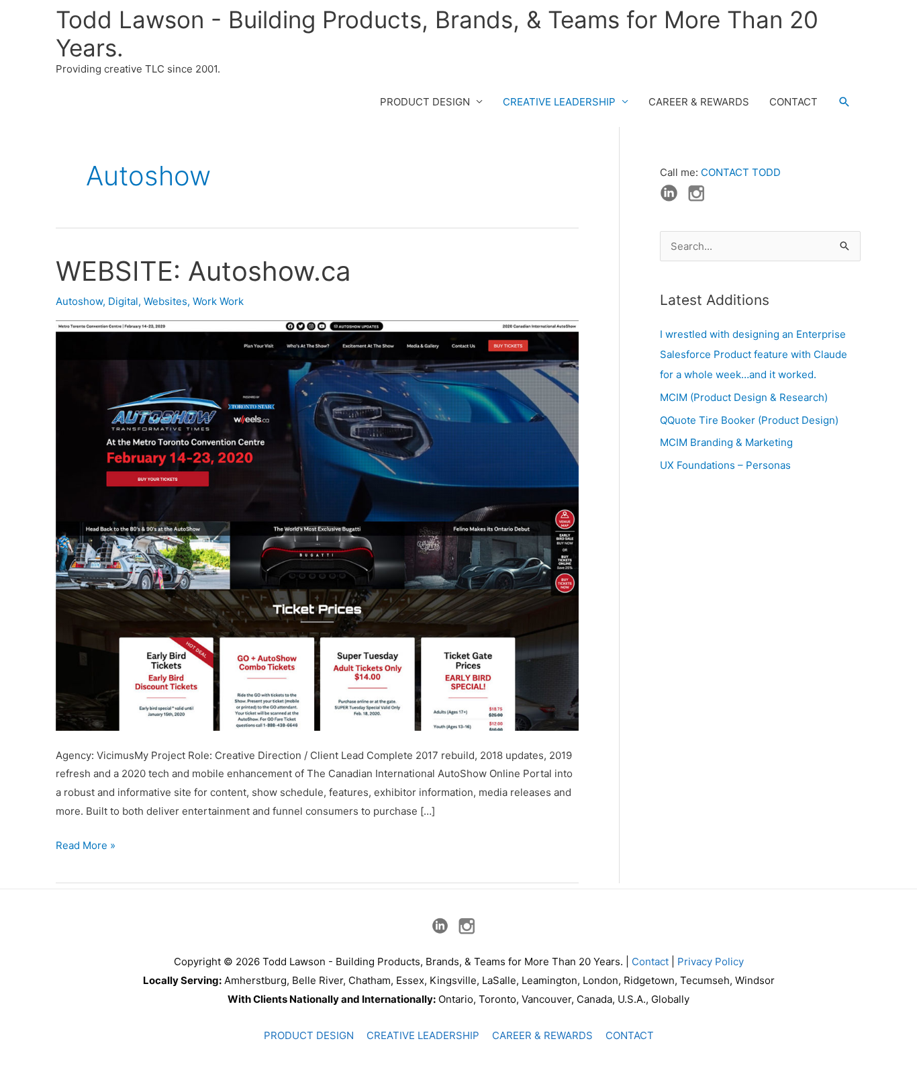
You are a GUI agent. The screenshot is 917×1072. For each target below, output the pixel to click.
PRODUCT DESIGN (425, 101)
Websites (165, 301)
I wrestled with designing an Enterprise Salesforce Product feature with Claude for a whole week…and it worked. (753, 354)
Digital (123, 301)
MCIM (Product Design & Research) (744, 397)
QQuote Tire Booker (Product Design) (749, 420)
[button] (844, 102)
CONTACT (793, 101)
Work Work (218, 301)
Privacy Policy (710, 961)
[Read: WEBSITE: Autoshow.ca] (317, 525)
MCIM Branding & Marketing (726, 442)
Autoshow (79, 301)
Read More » (85, 846)
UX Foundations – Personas (725, 465)
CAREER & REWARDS (698, 101)
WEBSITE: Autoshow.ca (203, 271)
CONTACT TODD (741, 172)
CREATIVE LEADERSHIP (559, 101)
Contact (650, 961)
